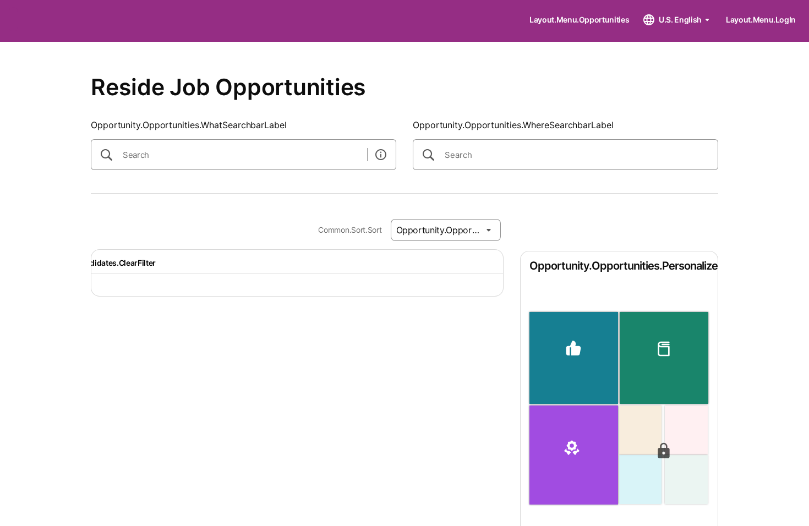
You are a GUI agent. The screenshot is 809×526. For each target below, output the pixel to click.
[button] (573, 358)
